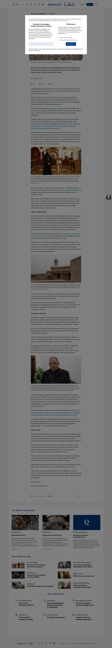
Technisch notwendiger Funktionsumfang (41, 44)
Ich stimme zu (71, 44)
